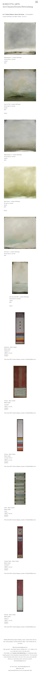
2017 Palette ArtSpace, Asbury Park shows (13, 14)
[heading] (20, 7)
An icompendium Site (26, 670)
